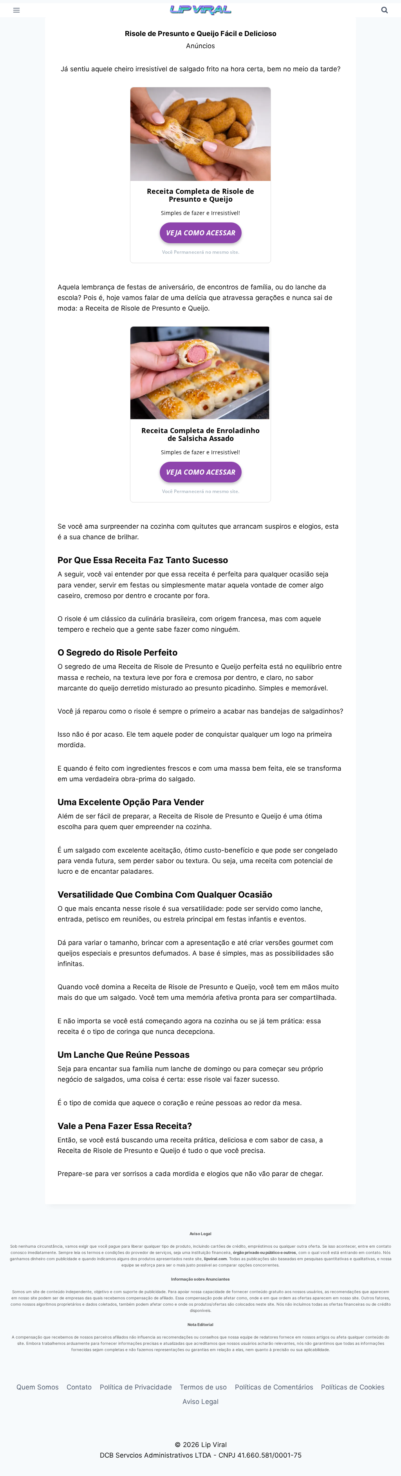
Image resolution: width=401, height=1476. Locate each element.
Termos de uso (203, 1387)
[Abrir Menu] (16, 10)
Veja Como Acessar (200, 232)
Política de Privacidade (136, 1387)
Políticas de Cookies (353, 1387)
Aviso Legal (200, 1402)
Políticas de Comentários (274, 1387)
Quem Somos (37, 1387)
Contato (79, 1387)
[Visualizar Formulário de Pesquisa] (385, 10)
